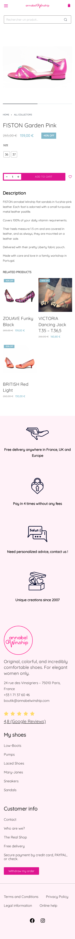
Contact (10, 819)
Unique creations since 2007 (37, 600)
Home (6, 114)
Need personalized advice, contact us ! (37, 551)
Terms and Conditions (21, 896)
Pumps (9, 754)
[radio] (7, 154)
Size (5, 145)
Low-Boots (12, 745)
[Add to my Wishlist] (70, 177)
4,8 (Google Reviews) (25, 721)
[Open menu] (6, 5)
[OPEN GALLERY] (37, 65)
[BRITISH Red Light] (20, 361)
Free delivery (14, 846)
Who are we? (14, 828)
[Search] (65, 19)
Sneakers (11, 781)
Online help (48, 905)
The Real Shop (15, 837)
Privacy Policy (57, 896)
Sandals (10, 790)
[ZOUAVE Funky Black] (20, 295)
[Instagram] (43, 920)
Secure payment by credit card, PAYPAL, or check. (35, 857)
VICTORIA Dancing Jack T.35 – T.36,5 (52, 324)
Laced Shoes (14, 763)
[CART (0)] (69, 6)
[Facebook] (32, 920)
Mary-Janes (13, 772)
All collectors (23, 114)
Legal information (18, 905)
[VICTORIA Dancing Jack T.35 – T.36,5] (55, 295)
